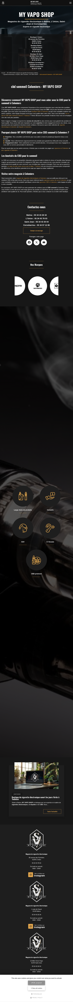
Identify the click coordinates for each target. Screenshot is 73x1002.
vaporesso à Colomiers (61, 148)
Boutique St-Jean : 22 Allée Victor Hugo (36, 56)
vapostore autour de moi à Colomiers (55, 180)
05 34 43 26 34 (36, 51)
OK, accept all (37, 983)
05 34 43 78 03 (36, 43)
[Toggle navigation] (70, 3)
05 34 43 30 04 (36, 60)
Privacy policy (37, 997)
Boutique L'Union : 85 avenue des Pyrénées (36, 39)
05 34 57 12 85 (36, 68)
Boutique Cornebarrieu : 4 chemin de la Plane (36, 64)
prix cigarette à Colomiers (9, 150)
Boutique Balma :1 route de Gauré (36, 47)
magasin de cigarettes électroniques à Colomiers (31, 178)
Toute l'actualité (52, 811)
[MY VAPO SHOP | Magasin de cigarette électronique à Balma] (3, 3)
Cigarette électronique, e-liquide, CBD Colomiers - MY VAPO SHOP (20, 74)
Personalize (37, 994)
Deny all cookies (37, 988)
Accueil (3, 73)
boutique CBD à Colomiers (40, 111)
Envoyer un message (36, 231)
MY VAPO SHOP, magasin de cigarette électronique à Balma (22, 73)
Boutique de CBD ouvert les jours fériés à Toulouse (32, 797)
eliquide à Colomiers (25, 127)
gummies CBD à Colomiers (48, 182)
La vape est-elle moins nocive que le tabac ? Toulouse (24, 166)
